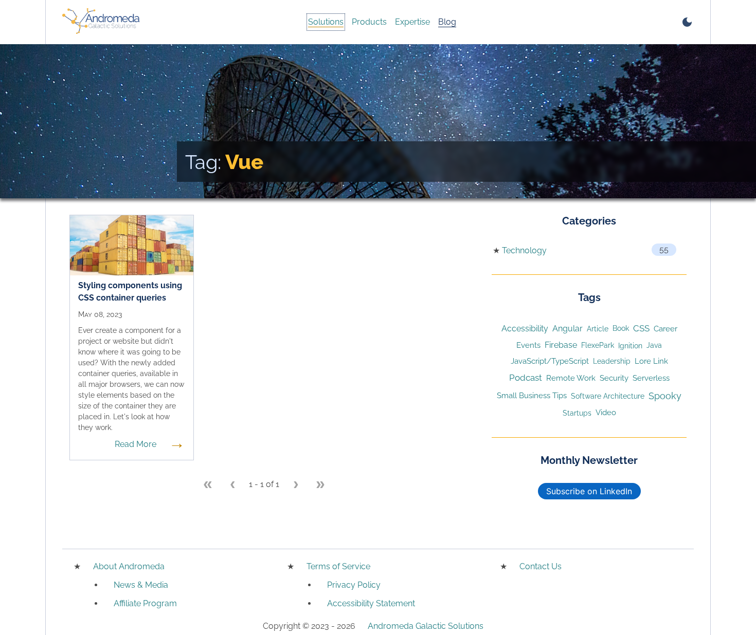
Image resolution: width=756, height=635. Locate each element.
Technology (524, 250)
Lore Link (651, 361)
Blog (447, 22)
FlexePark (597, 345)
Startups (577, 412)
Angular (567, 328)
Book (621, 328)
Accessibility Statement (371, 603)
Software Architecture (607, 395)
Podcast (525, 377)
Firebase (561, 345)
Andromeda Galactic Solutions (425, 626)
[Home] (100, 22)
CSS (641, 328)
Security (614, 377)
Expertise (412, 22)
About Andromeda (129, 566)
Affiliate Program (145, 603)
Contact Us (540, 566)
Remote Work (571, 377)
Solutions (326, 22)
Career (665, 328)
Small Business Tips (532, 395)
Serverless (651, 377)
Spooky (665, 395)
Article (597, 328)
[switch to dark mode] (687, 22)
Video (606, 412)
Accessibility (524, 328)
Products (369, 22)
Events (528, 345)
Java (654, 345)
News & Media (141, 585)
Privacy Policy (354, 585)
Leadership (612, 361)
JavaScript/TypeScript (550, 361)
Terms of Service (338, 566)
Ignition (630, 345)
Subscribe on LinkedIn (589, 491)
